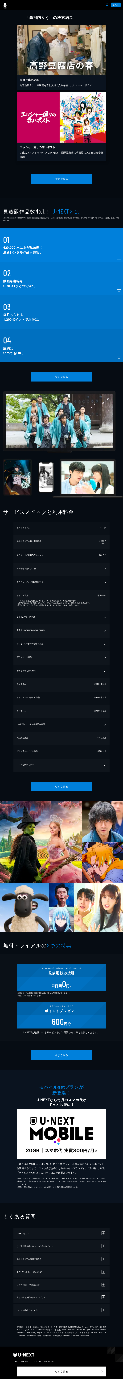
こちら (63, 605)
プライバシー (36, 1361)
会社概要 (24, 1361)
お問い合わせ (48, 1361)
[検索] (107, 5)
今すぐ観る (61, 179)
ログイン (116, 5)
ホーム (15, 1361)
